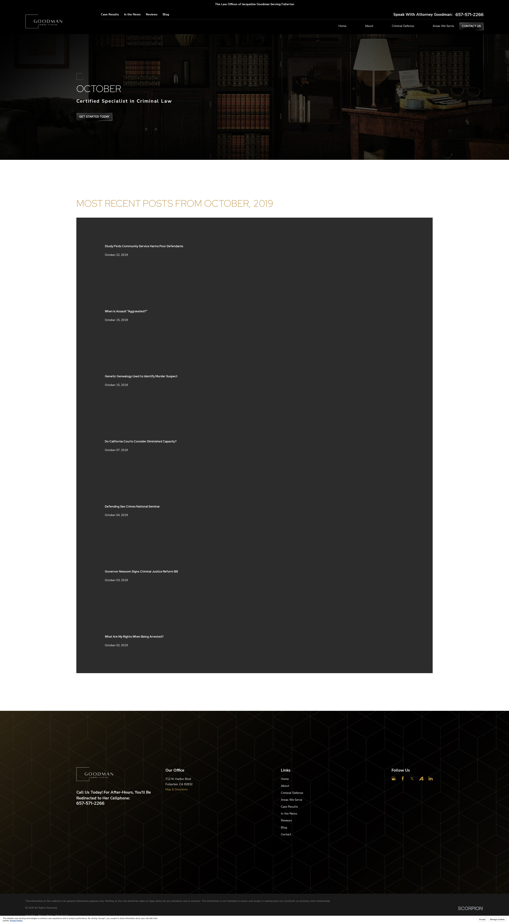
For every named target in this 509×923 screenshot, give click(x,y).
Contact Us (471, 26)
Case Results (110, 14)
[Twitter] (412, 778)
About (285, 786)
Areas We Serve (291, 800)
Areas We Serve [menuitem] (443, 26)
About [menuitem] (369, 26)
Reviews (151, 14)
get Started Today (94, 117)
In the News (132, 14)
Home (285, 779)
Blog (166, 14)
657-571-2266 (469, 14)
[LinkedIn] (431, 778)
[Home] (43, 21)
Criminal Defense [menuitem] (403, 26)
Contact (286, 834)
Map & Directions (176, 789)
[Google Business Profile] (394, 778)
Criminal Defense (292, 793)
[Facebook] (403, 778)
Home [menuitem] (342, 26)
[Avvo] (421, 778)
